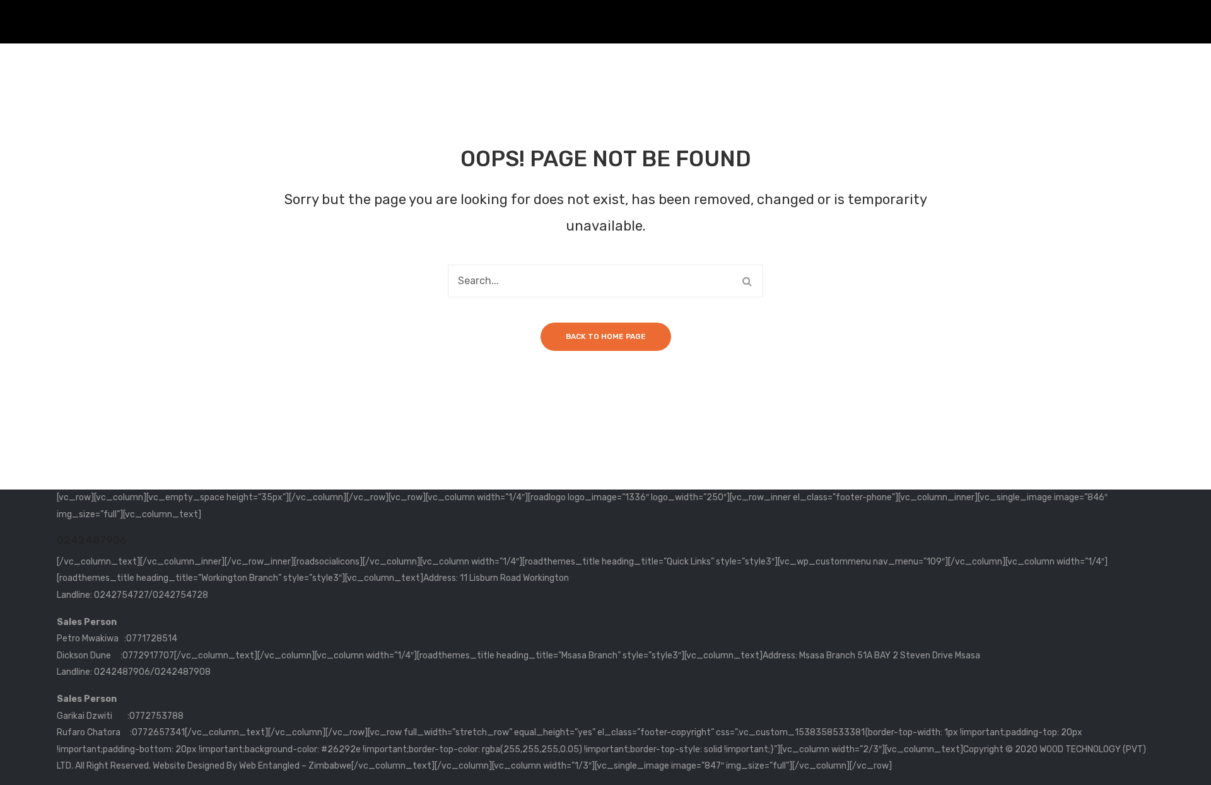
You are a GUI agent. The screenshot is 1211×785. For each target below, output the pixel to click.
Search (747, 281)
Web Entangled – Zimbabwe (295, 765)
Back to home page (606, 336)
